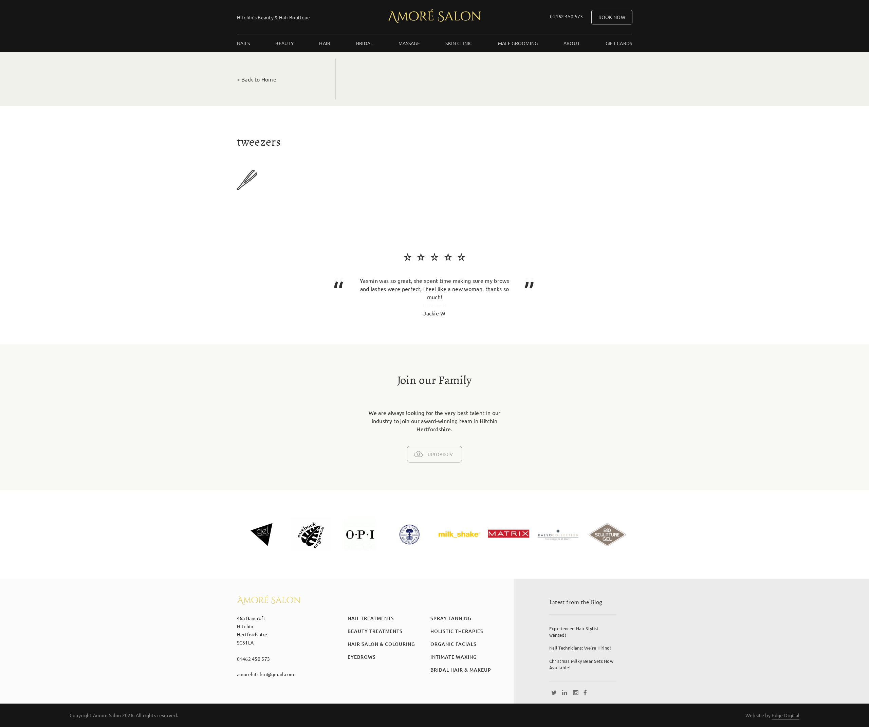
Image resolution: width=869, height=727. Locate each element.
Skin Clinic (458, 43)
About (571, 43)
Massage (409, 43)
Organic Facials (453, 644)
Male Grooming (518, 43)
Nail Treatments (371, 618)
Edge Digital (785, 715)
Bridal (364, 43)
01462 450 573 (566, 16)
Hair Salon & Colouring (381, 644)
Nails (243, 43)
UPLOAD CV (440, 454)
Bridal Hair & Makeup (460, 670)
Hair (324, 43)
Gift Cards (619, 43)
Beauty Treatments (375, 631)
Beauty (284, 43)
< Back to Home (256, 79)
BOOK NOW (611, 17)
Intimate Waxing (453, 657)
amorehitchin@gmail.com (265, 674)
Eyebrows (362, 657)
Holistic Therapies (456, 631)
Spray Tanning (451, 618)
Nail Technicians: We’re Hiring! (580, 648)
